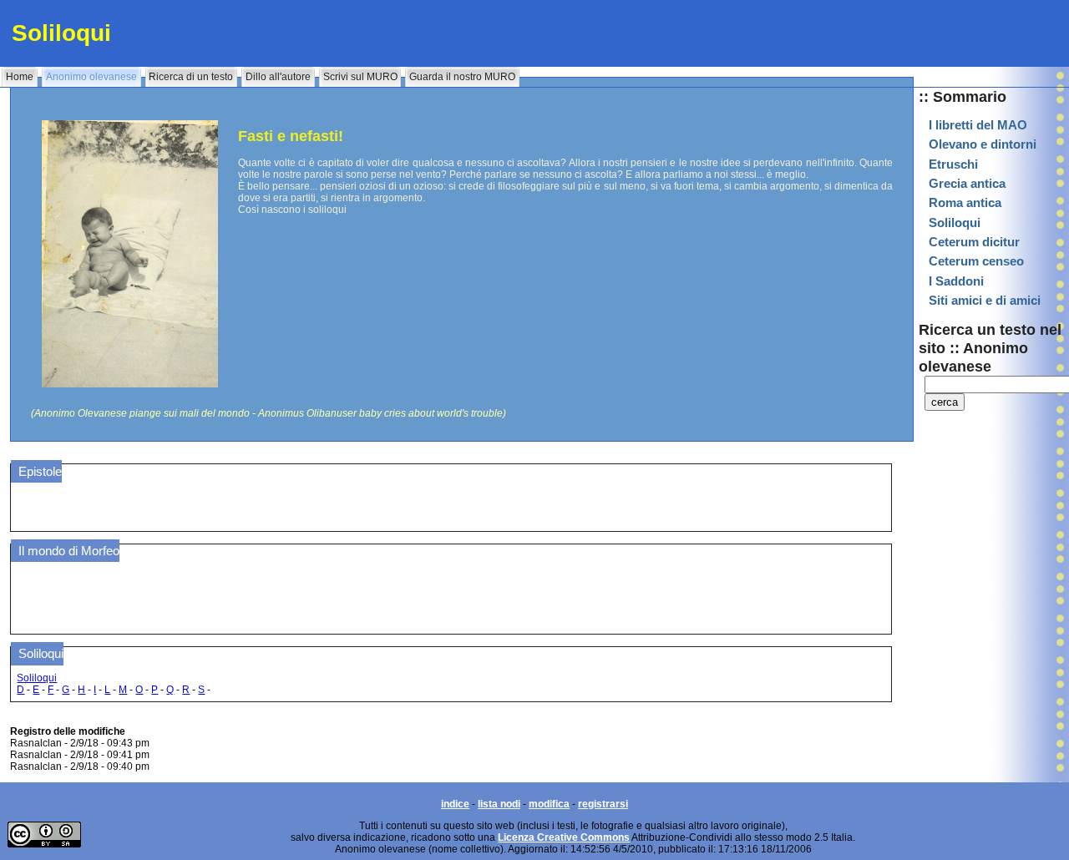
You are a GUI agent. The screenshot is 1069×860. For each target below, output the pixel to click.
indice (455, 804)
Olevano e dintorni (982, 144)
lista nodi (499, 804)
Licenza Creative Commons (564, 837)
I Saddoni (956, 281)
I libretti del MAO (978, 125)
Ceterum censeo (976, 261)
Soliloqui (954, 223)
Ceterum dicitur (974, 242)
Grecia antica (967, 183)
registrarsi (603, 804)
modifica (549, 804)
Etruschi (953, 164)
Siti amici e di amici (985, 300)
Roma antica (965, 203)
